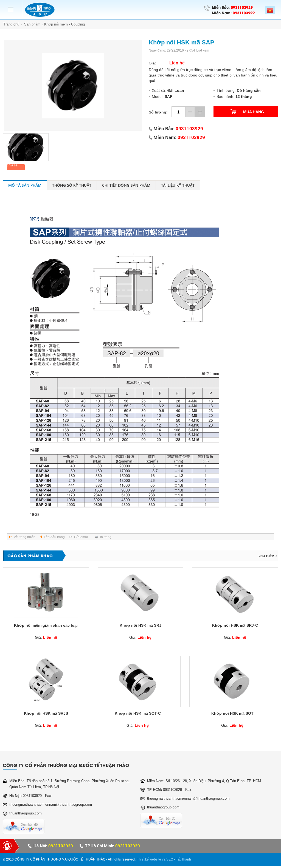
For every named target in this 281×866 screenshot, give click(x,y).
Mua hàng (253, 112)
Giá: (46, 637)
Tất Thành (183, 859)
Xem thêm (266, 556)
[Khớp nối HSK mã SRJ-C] (235, 593)
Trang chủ (11, 24)
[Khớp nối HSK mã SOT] (232, 681)
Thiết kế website (149, 859)
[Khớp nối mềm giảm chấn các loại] (46, 593)
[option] (73, 85)
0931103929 (242, 7)
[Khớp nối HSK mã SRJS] (46, 681)
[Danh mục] (12, 5)
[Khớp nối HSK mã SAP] (73, 85)
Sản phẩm (32, 24)
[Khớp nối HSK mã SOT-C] (138, 681)
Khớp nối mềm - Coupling (64, 24)
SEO (169, 859)
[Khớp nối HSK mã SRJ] (140, 593)
